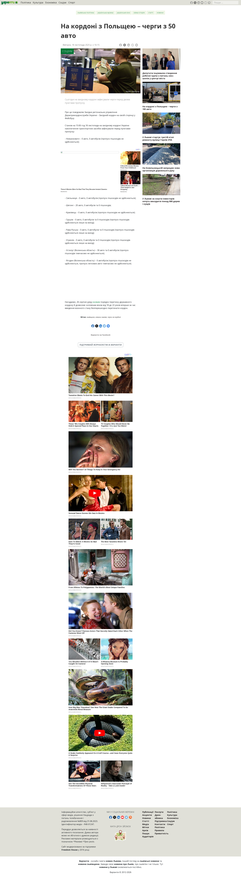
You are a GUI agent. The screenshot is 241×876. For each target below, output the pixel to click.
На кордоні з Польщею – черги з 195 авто (159, 107)
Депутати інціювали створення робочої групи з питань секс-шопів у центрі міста (159, 76)
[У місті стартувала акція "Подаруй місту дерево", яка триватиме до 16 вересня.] (161, 184)
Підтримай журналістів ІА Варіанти (101, 344)
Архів (145, 830)
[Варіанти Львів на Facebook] (191, 2)
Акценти (147, 815)
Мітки (145, 827)
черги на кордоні (114, 317)
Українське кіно (123, 12)
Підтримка (161, 821)
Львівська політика (86, 12)
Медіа (145, 824)
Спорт (71, 2)
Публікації (147, 812)
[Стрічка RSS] (209, 2)
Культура (38, 2)
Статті (150, 12)
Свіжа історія (139, 12)
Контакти (160, 824)
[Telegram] (132, 45)
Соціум (62, 2)
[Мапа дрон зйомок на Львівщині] (120, 835)
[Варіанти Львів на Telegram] (205, 2)
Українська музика (105, 12)
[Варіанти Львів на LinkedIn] (198, 2)
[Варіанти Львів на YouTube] (202, 2)
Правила (159, 830)
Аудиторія (147, 836)
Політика (26, 2)
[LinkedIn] (128, 45)
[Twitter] (124, 45)
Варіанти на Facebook (100, 335)
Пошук (145, 833)
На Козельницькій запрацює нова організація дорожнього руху (161, 169)
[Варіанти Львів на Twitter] (195, 2)
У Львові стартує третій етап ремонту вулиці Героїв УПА (158, 138)
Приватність (161, 833)
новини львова (101, 317)
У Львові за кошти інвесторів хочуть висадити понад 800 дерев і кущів (161, 201)
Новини (160, 12)
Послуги (159, 812)
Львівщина (91, 317)
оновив (96, 302)
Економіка (51, 2)
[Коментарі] (136, 45)
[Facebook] (120, 45)
